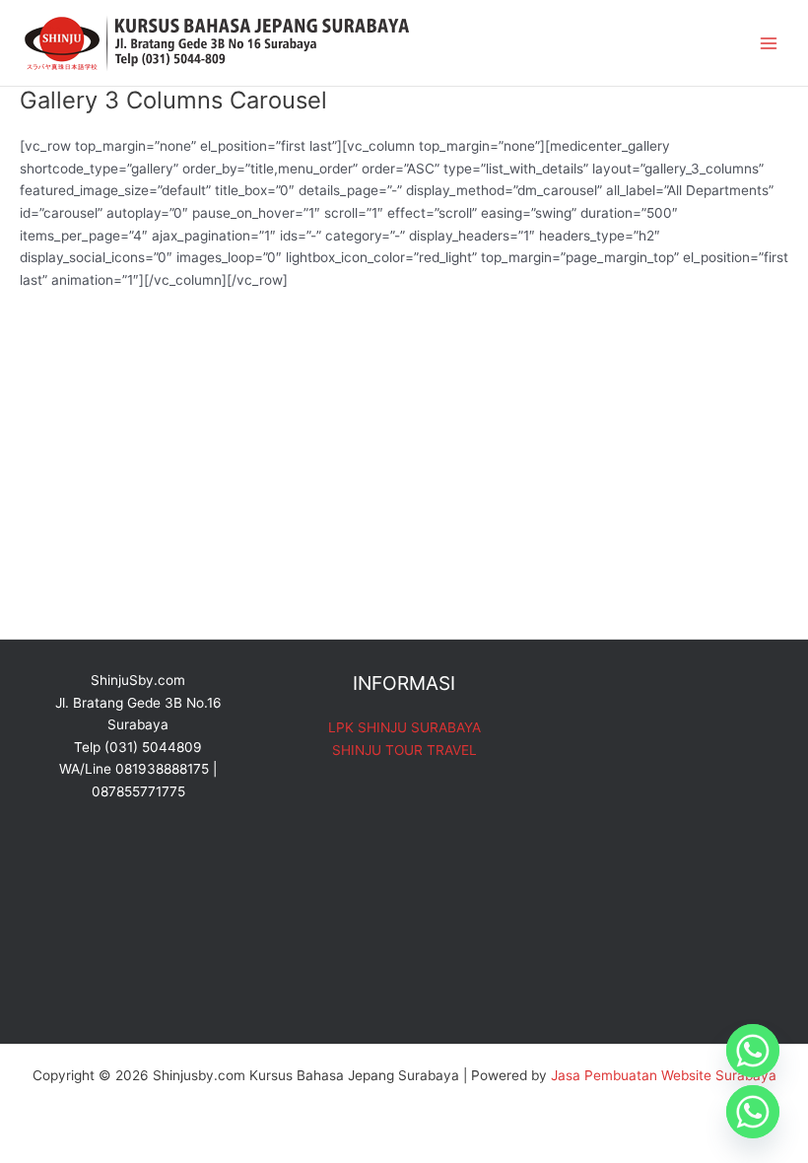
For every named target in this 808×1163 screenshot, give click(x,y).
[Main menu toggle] (769, 43)
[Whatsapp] (752, 1050)
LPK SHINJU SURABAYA (404, 727)
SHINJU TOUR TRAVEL (404, 750)
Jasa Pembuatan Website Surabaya (663, 1075)
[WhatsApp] (752, 1111)
